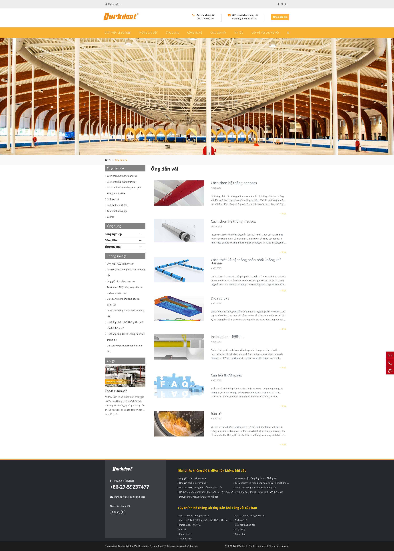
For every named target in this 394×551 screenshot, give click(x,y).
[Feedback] (390, 370)
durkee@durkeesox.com (129, 497)
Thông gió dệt (148, 32)
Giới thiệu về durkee (117, 32)
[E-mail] (390, 355)
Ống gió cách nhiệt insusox (193, 482)
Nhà (111, 160)
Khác (284, 213)
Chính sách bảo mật (279, 546)
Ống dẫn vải (218, 32)
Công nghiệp (113, 234)
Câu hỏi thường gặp (226, 375)
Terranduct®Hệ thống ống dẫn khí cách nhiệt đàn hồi (261, 482)
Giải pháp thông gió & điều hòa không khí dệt (212, 470)
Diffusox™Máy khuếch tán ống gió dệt (198, 496)
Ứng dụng (172, 32)
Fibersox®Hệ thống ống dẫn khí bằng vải (255, 478)
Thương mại (113, 246)
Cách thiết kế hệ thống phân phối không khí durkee (246, 261)
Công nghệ (194, 32)
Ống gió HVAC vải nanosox (192, 478)
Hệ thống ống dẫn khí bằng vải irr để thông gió (258, 492)
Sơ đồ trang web (257, 546)
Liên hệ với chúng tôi (265, 32)
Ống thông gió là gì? (120, 391)
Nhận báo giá (280, 16)
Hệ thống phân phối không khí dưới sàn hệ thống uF (206, 492)
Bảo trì (216, 413)
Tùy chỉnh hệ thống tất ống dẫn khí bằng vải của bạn (217, 508)
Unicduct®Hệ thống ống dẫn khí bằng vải (200, 487)
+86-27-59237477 (129, 487)
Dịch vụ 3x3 (220, 298)
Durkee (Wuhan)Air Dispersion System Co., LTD (142, 546)
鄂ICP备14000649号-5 (236, 546)
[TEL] (390, 363)
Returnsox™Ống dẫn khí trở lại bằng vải (255, 487)
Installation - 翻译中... (228, 336)
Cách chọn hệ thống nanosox (234, 182)
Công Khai (112, 240)
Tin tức (238, 32)
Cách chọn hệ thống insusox (233, 221)
